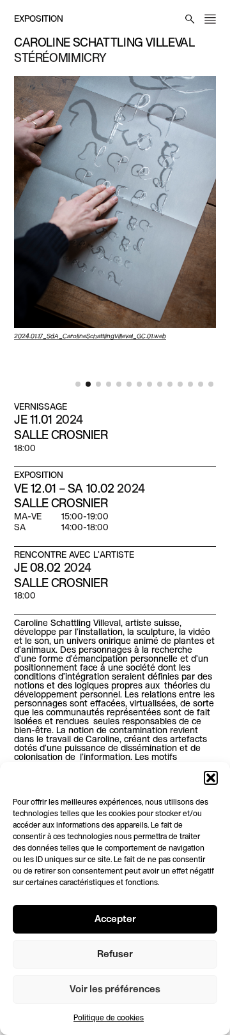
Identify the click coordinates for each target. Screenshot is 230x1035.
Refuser (115, 954)
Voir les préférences (115, 989)
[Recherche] (189, 19)
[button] (210, 777)
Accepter (115, 919)
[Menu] (210, 19)
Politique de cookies (108, 1018)
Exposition (38, 19)
